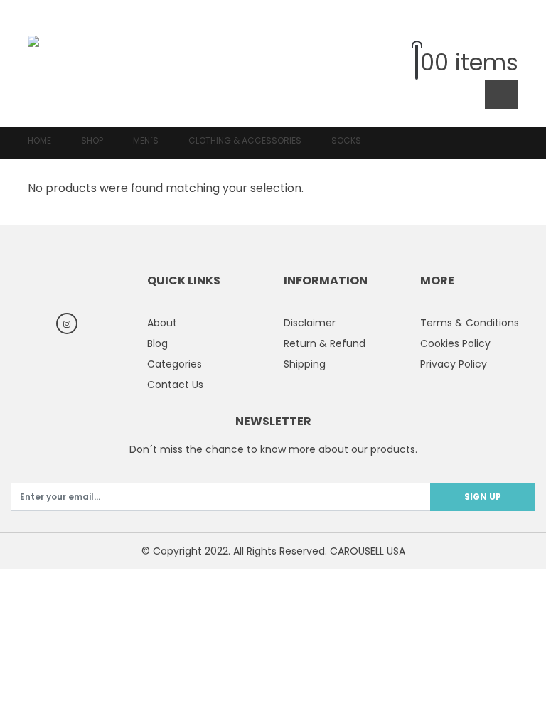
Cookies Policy (455, 343)
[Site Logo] (67, 63)
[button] (507, 32)
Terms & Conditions (469, 323)
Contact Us (175, 385)
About (162, 323)
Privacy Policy (453, 364)
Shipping (305, 364)
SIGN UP (482, 497)
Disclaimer (310, 323)
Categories (174, 364)
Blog (157, 343)
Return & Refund (324, 343)
